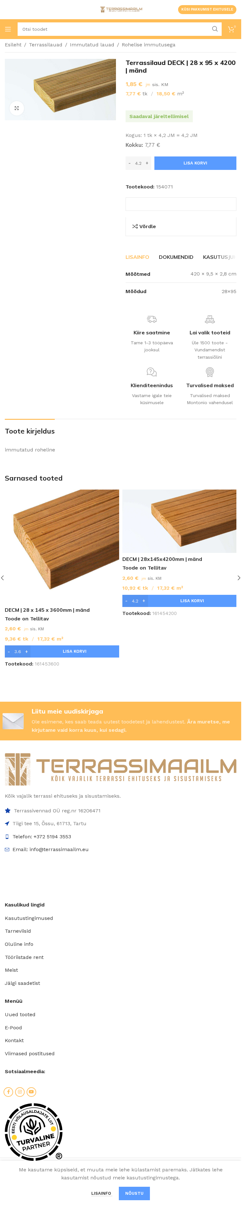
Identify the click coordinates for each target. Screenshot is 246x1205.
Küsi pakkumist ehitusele (207, 9)
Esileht (13, 45)
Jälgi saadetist (22, 983)
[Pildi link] (120, 769)
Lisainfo (101, 1193)
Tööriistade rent (24, 957)
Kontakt (14, 1040)
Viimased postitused (30, 1053)
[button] (62, 651)
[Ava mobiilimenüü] (8, 29)
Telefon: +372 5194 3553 (41, 837)
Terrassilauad (45, 45)
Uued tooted (20, 1014)
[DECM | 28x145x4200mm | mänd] (179, 521)
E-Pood (13, 1028)
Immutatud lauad (92, 45)
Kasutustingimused (29, 918)
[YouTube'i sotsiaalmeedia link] (31, 1092)
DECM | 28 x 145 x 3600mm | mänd (47, 610)
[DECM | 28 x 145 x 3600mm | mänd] (62, 547)
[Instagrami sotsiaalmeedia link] (20, 1092)
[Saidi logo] (121, 9)
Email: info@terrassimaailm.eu (50, 849)
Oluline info (19, 944)
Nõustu (134, 1193)
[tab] (137, 257)
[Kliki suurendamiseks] (17, 108)
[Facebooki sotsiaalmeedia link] (8, 1092)
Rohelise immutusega (149, 45)
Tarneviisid (18, 931)
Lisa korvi (195, 163)
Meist (11, 970)
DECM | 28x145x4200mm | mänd (162, 559)
